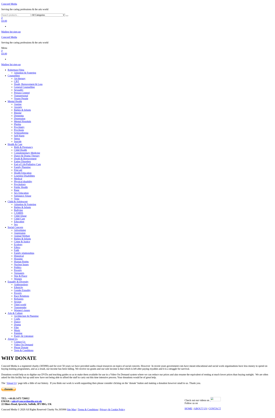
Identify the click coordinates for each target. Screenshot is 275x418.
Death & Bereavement (25, 158)
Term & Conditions (23, 350)
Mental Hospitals (22, 121)
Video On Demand (23, 344)
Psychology (20, 184)
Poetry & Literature (23, 336)
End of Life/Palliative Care (27, 164)
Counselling (14, 75)
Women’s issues (22, 310)
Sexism (17, 301)
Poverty (18, 270)
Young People (21, 98)
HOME (188, 408)
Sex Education (21, 193)
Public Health (21, 187)
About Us (13, 339)
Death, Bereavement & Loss (28, 84)
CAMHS (18, 213)
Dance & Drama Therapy (27, 155)
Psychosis (19, 130)
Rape (16, 190)
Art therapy (19, 78)
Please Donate (21, 347)
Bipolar (17, 112)
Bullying (18, 210)
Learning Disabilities (24, 175)
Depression (19, 118)
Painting (18, 333)
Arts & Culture (15, 313)
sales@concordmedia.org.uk (26, 401)
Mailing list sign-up (11, 31)
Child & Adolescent (18, 201)
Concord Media (9, 4)
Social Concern (15, 227)
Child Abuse (20, 215)
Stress (17, 138)
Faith (16, 250)
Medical (18, 178)
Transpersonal (21, 95)
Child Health (20, 150)
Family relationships (24, 253)
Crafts (17, 319)
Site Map (71, 409)
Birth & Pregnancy (23, 147)
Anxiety (18, 107)
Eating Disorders (22, 161)
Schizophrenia (21, 132)
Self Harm (19, 135)
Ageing (17, 104)
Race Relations (21, 296)
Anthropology (21, 284)
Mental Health (15, 101)
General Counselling (24, 87)
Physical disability (23, 181)
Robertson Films (16, 70)
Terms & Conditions (88, 409)
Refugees (18, 298)
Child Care (19, 218)
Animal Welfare (22, 236)
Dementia (19, 115)
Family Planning (22, 167)
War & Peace (20, 276)
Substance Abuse (22, 195)
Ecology (18, 244)
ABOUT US (200, 408)
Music (17, 330)
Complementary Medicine (27, 153)
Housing (18, 258)
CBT (16, 81)
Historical (19, 256)
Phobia (17, 124)
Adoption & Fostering (25, 72)
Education (19, 221)
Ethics (17, 247)
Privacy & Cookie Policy (112, 409)
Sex (16, 224)
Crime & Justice (22, 241)
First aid (18, 170)
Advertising (20, 230)
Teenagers (19, 273)
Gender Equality (22, 290)
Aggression (19, 233)
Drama (17, 324)
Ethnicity (18, 287)
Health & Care (15, 144)
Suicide (17, 141)
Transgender (20, 307)
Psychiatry (19, 127)
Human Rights (21, 261)
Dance (17, 321)
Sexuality (18, 90)
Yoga (16, 198)
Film (16, 327)
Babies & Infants (22, 110)
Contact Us (19, 341)
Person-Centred (22, 92)
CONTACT (215, 408)
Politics (17, 267)
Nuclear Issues (21, 264)
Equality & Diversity (18, 281)
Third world (20, 304)
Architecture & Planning (26, 316)
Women (18, 278)
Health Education (23, 173)
